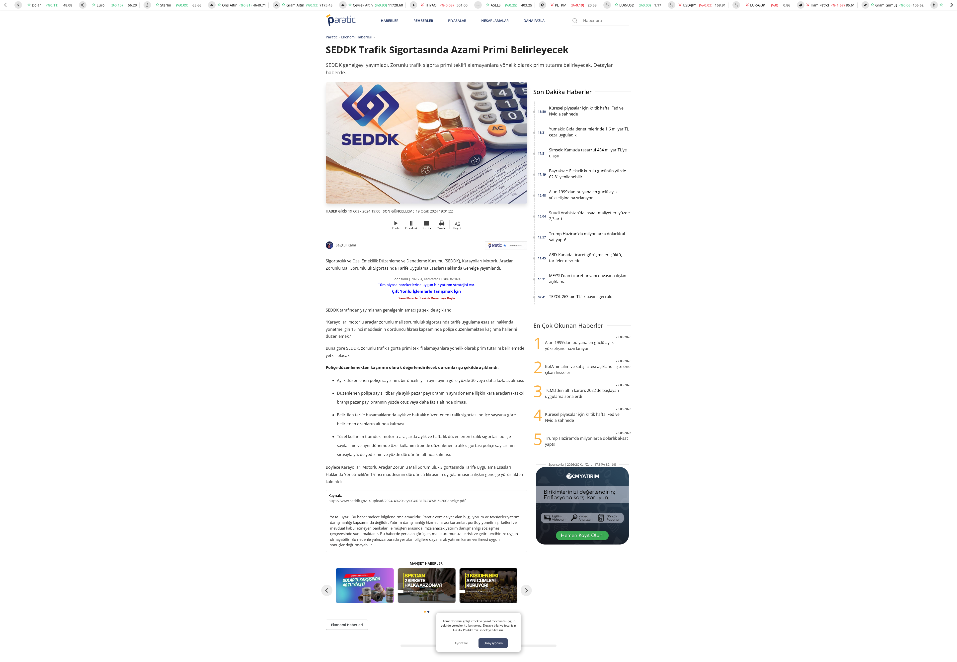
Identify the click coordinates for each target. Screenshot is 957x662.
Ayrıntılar (461, 643)
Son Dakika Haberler (562, 92)
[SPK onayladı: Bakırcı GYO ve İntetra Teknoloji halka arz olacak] (426, 585)
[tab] (425, 612)
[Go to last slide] (326, 590)
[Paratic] (341, 20)
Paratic (331, 37)
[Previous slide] (5, 5)
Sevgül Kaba (346, 245)
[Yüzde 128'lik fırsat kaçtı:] (488, 585)
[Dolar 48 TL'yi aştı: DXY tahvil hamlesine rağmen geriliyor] (365, 585)
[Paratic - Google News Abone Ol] (506, 247)
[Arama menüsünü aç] (575, 20)
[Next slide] (952, 5)
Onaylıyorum (493, 643)
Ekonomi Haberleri (356, 37)
